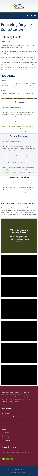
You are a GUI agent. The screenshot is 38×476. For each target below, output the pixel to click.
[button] (5, 16)
